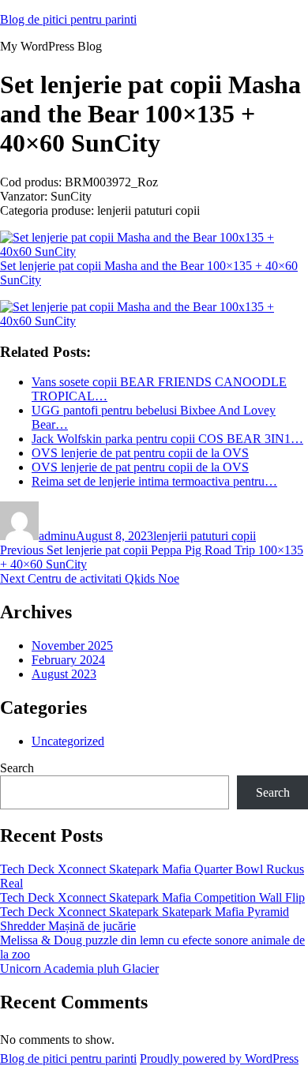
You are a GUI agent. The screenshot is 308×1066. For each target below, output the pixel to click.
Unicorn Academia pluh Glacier (79, 968)
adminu (57, 535)
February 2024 (68, 659)
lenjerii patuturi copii (204, 535)
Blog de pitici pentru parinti (68, 19)
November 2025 (72, 645)
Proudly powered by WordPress (219, 1058)
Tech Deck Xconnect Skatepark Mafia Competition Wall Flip (152, 897)
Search (17, 768)
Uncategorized (68, 741)
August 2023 (64, 674)
